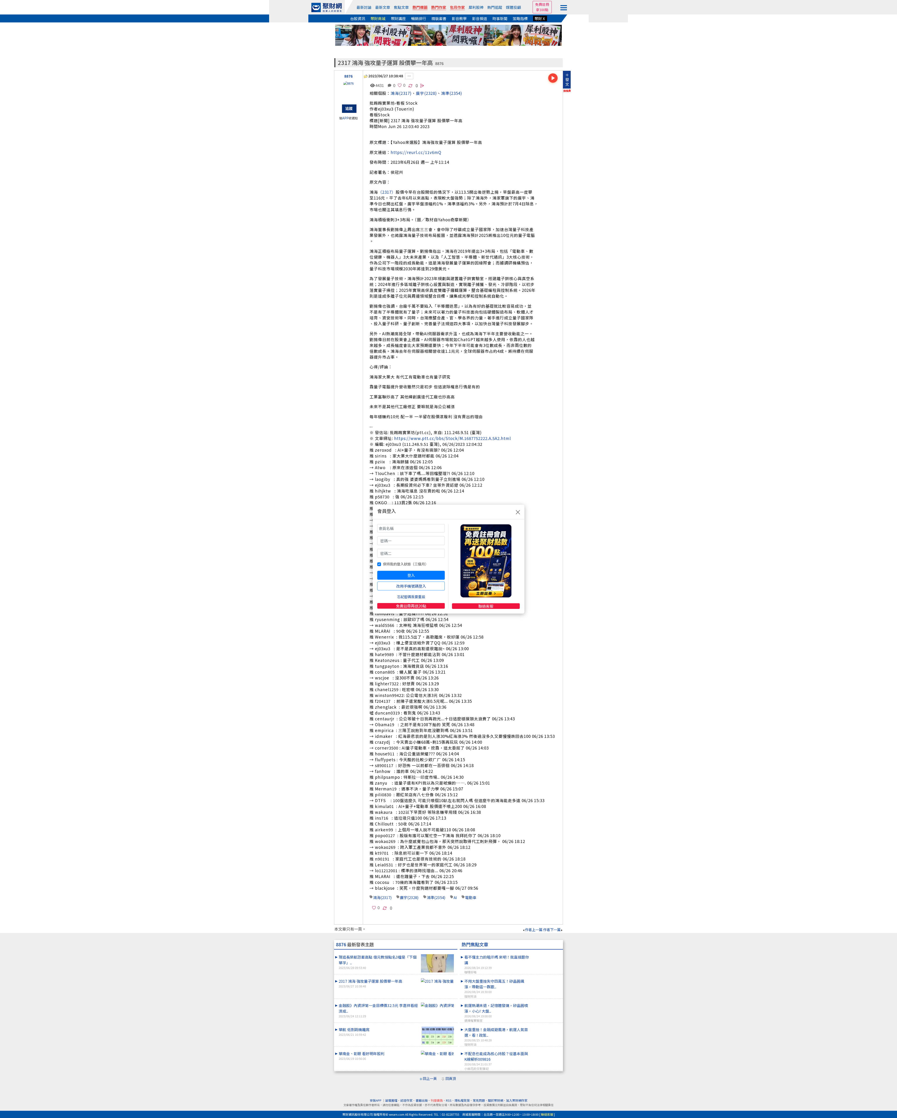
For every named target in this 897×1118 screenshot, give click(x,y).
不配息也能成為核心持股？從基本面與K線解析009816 (496, 1061)
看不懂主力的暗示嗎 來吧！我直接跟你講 (496, 964)
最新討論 (363, 7)
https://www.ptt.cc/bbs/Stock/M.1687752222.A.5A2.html (452, 438)
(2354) (455, 93)
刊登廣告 (437, 1100)
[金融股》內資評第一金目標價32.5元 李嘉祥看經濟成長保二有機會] (437, 1005)
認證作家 (406, 1100)
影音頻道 (479, 18)
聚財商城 (377, 18)
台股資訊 (357, 18)
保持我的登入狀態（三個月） (405, 563)
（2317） (387, 192)
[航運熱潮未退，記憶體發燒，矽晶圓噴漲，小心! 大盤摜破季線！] (546, 1002)
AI (455, 897)
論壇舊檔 (391, 1100)
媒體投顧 (513, 7)
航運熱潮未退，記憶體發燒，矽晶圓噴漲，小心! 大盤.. (496, 1013)
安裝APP (376, 1100)
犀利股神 (476, 7)
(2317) (405, 93)
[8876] (348, 90)
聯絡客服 (485, 606)
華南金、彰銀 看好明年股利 (361, 1056)
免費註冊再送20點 (411, 606)
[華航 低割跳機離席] (437, 1035)
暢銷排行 (418, 18)
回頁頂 (450, 1078)
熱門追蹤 (494, 7)
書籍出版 (422, 1100)
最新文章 (382, 7)
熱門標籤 (420, 7)
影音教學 (459, 18)
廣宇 (403, 897)
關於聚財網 (495, 1100)
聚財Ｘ (540, 18)
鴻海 (395, 93)
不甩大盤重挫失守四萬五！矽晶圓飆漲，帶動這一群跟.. (494, 988)
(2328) (430, 93)
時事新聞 (499, 18)
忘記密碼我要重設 (411, 596)
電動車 (470, 897)
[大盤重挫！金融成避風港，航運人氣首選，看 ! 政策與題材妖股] (546, 1026)
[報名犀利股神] (448, 34)
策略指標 (520, 18)
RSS (449, 1100)
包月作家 (457, 7)
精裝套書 (438, 18)
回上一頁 (430, 1078)
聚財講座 (398, 18)
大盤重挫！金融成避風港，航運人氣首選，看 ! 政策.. (496, 1037)
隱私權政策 (462, 1100)
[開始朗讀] (553, 78)
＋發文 (567, 79)
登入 (411, 575)
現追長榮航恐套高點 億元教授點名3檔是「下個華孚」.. (377, 962)
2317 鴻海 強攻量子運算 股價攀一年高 (370, 983)
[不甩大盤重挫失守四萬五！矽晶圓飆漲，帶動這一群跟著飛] (546, 978)
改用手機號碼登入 (411, 586)
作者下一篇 (552, 929)
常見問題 (479, 1100)
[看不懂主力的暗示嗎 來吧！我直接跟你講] (546, 954)
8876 (439, 63)
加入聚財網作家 (516, 1100)
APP (345, 118)
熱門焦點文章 (475, 944)
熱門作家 (438, 7)
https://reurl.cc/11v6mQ (416, 152)
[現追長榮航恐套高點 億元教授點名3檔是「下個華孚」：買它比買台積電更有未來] (437, 963)
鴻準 (445, 93)
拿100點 (542, 9)
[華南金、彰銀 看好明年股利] (437, 1053)
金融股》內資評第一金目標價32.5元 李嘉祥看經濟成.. (378, 1010)
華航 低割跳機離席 (354, 1032)
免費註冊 (542, 4)
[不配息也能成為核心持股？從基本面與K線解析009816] (546, 1051)
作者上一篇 (533, 929)
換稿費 (567, 91)
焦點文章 (401, 7)
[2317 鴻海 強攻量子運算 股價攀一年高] (437, 981)
